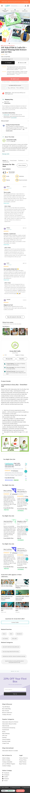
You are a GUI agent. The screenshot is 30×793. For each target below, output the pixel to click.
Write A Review (22, 165)
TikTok (5, 780)
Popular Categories (8, 719)
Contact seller (6, 114)
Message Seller (9, 358)
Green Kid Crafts (11, 140)
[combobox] (17, 6)
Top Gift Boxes (6, 706)
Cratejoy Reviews (6, 714)
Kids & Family (5, 725)
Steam (4, 633)
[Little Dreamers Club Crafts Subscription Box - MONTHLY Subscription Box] (14, 472)
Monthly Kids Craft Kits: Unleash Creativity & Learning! (14, 656)
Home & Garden (6, 739)
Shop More (21, 358)
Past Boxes (21, 160)
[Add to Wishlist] (14, 490)
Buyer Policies (22, 763)
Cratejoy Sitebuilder (7, 762)
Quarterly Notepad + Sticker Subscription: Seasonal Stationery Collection (10, 521)
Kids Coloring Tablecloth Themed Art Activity (23, 491)
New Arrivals (5, 710)
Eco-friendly (5, 638)
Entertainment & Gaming (8, 727)
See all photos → (6, 326)
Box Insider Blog (6, 708)
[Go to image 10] (18, 43)
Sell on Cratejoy (6, 760)
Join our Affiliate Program (8, 763)
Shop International (7, 748)
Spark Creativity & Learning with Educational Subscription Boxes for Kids (14, 662)
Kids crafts (14, 638)
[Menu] (2, 5)
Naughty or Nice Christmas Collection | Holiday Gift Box (23, 521)
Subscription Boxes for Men (9, 723)
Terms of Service (23, 758)
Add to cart (20, 790)
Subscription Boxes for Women (10, 722)
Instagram (6, 774)
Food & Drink (5, 729)
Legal (20, 755)
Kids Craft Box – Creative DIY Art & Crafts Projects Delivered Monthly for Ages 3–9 (10, 490)
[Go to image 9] (17, 43)
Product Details (13, 160)
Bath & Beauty (6, 733)
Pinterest (6, 778)
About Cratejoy (6, 758)
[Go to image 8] (16, 43)
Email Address (8, 689)
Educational (19, 633)
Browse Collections (7, 712)
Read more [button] (6, 203)
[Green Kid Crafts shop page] (4, 140)
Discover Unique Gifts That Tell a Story (11, 651)
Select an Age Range (5, 56)
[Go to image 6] (14, 43)
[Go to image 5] (13, 43)
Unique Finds (5, 743)
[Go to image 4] (12, 43)
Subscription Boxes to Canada (10, 750)
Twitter (5, 776)
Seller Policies (22, 762)
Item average (12, 171)
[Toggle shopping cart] (28, 5)
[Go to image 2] (10, 43)
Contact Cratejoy (6, 765)
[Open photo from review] (6, 331)
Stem (11, 633)
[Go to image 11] (19, 43)
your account (14, 117)
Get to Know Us (7, 755)
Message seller (5, 154)
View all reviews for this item (14, 317)
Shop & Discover (7, 704)
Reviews (5, 160)
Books (3, 731)
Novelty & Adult (6, 741)
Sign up (15, 694)
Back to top (15, 671)
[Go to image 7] (15, 43)
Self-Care (4, 735)
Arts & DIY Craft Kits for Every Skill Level (11, 646)
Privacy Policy (22, 760)
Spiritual (4, 737)
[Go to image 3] (11, 43)
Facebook (6, 772)
